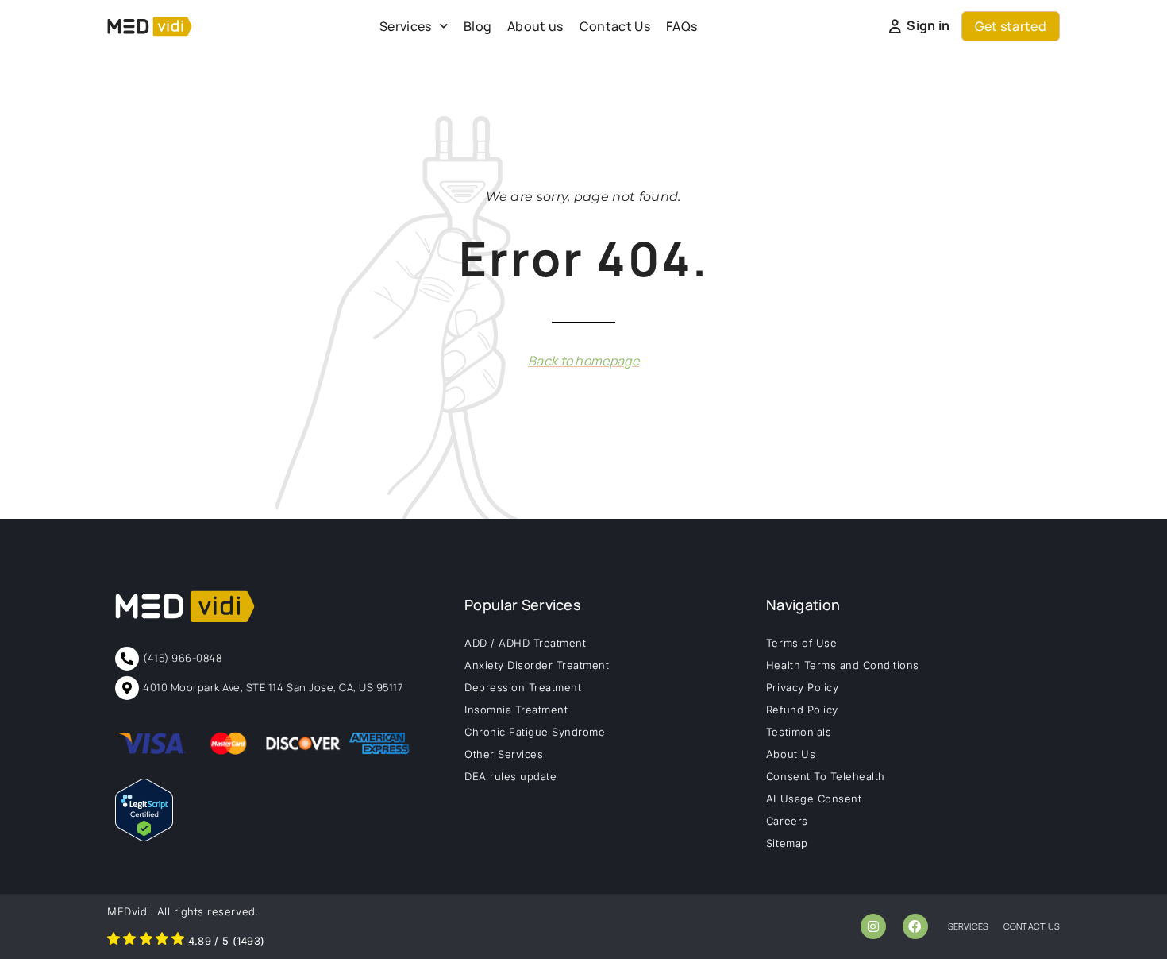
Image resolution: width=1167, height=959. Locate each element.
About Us (790, 754)
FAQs (681, 26)
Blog (477, 26)
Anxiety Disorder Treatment (537, 665)
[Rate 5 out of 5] (177, 941)
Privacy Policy (802, 687)
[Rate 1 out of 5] (113, 941)
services (968, 926)
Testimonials (798, 731)
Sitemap (787, 843)
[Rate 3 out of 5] (146, 941)
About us (535, 26)
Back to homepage (583, 360)
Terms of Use (801, 642)
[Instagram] (873, 926)
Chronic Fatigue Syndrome (534, 731)
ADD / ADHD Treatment (525, 642)
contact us (1031, 926)
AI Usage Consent (813, 798)
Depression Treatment (522, 687)
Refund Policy (802, 709)
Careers (787, 820)
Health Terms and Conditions (842, 665)
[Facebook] (915, 926)
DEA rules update (510, 776)
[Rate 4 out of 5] (162, 941)
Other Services (503, 754)
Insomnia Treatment (516, 709)
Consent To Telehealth (825, 776)
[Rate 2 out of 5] (129, 941)
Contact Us (615, 26)
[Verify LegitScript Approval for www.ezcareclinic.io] (144, 836)
